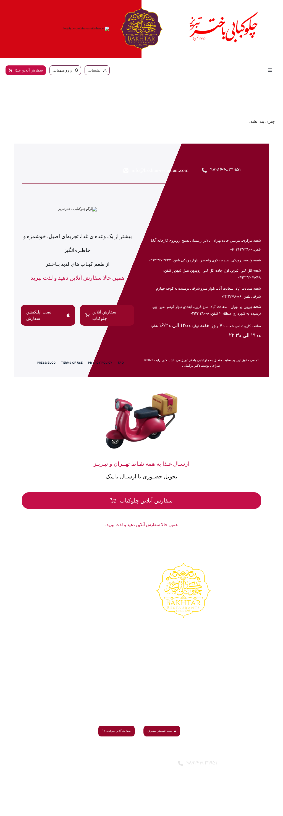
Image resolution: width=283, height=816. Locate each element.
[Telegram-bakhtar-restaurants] (51, 158)
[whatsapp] (149, 764)
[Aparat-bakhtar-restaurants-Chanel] (35, 172)
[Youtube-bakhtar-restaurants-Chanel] (67, 172)
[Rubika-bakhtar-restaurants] (51, 172)
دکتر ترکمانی (191, 366)
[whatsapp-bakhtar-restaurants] (83, 172)
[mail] (122, 764)
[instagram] (163, 764)
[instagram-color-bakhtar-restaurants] (35, 158)
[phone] (163, 777)
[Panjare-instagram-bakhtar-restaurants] (67, 158)
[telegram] (135, 764)
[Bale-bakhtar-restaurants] (83, 158)
